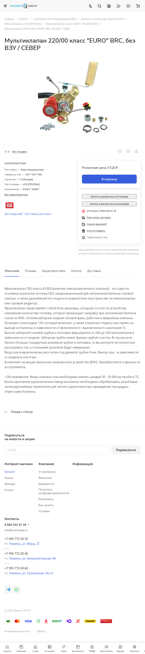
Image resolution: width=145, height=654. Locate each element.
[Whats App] (16, 589)
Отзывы (30, 271)
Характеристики (53, 271)
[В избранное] (120, 151)
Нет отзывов (19, 151)
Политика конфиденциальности (54, 491)
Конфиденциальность (17, 631)
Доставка (94, 271)
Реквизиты (46, 499)
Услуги (9, 490)
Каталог (10, 472)
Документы (46, 484)
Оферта (40, 631)
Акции (9, 478)
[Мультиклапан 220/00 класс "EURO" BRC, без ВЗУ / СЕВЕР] (72, 98)
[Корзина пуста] (138, 6)
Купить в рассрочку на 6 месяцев (109, 204)
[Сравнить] (129, 151)
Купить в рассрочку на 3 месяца (109, 196)
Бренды (10, 484)
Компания (46, 464)
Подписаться (126, 450)
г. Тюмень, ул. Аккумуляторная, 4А (31, 558)
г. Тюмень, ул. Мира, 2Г (23, 544)
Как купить (46, 505)
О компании (47, 472)
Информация (82, 464)
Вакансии (45, 478)
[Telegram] (8, 589)
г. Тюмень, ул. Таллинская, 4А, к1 (30, 573)
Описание (12, 271)
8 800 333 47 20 (15, 524)
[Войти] (109, 6)
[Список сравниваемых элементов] (118, 6)
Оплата (76, 271)
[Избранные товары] (128, 6)
